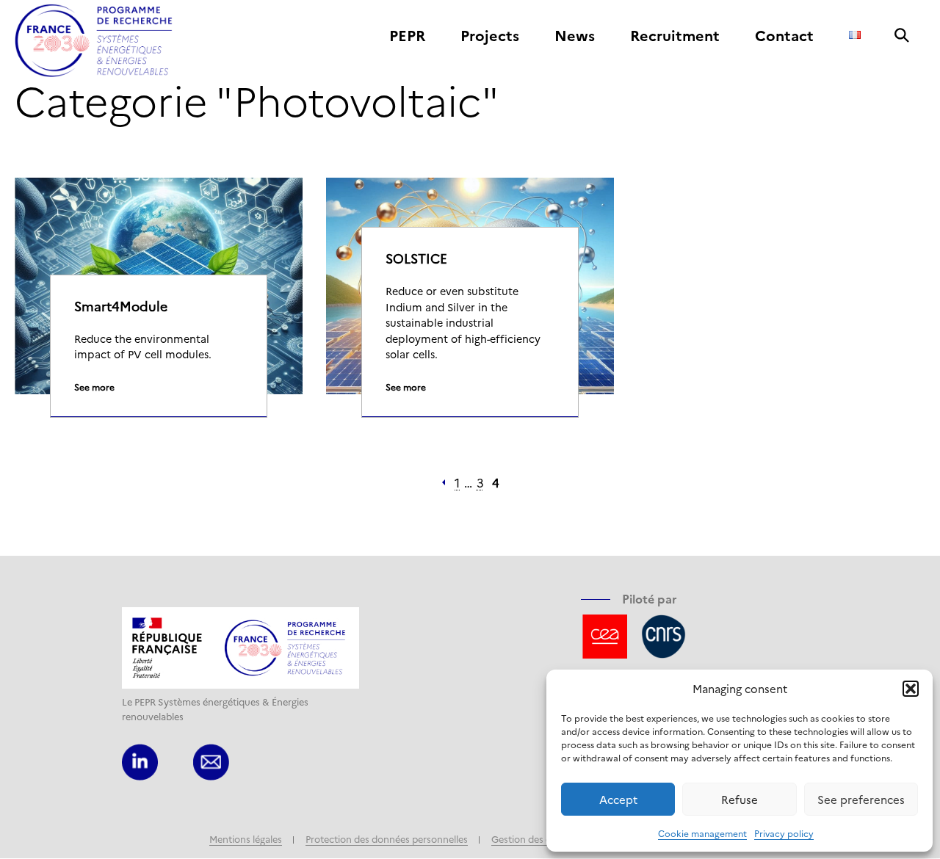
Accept (618, 799)
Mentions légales (245, 839)
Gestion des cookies (535, 839)
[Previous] (443, 482)
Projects (489, 36)
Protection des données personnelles (387, 839)
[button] (910, 688)
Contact (784, 36)
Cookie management (702, 833)
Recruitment (675, 36)
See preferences (861, 799)
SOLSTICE (416, 258)
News (574, 36)
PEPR (407, 36)
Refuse (739, 799)
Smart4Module (120, 306)
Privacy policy (784, 833)
